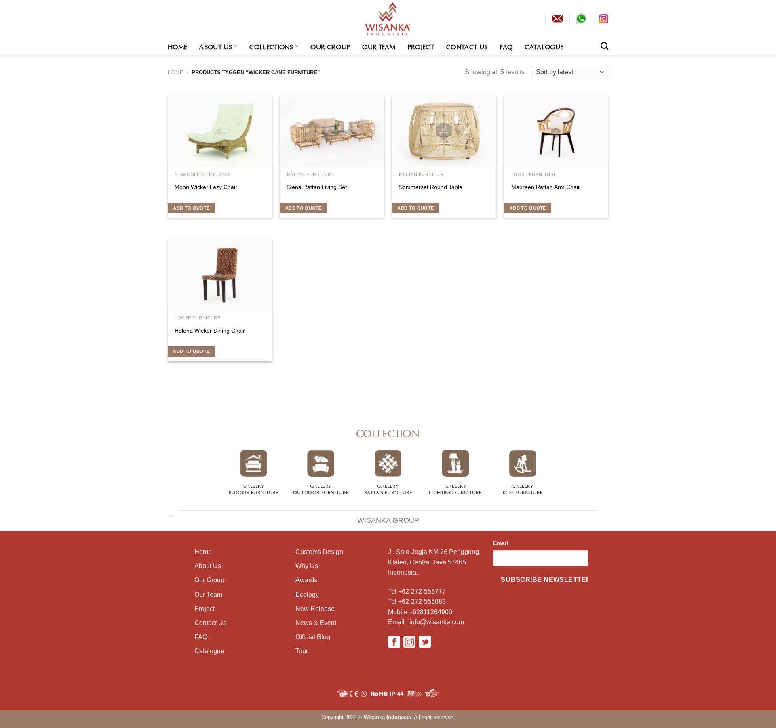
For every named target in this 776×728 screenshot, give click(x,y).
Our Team (378, 46)
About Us (215, 46)
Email (500, 543)
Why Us (306, 565)
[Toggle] (171, 515)
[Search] (604, 46)
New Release (315, 608)
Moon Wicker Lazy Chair (206, 187)
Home (177, 46)
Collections (271, 46)
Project (420, 46)
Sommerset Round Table (430, 187)
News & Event (315, 622)
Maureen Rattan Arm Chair (545, 187)
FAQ (506, 46)
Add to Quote (191, 208)
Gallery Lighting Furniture (455, 488)
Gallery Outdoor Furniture (320, 488)
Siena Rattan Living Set (317, 187)
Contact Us (466, 46)
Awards (306, 580)
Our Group (330, 46)
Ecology (307, 594)
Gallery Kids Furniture (523, 488)
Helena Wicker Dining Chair (210, 330)
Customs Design (319, 551)
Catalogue (544, 46)
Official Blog (312, 637)
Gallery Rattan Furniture (388, 488)
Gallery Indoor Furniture (253, 488)
